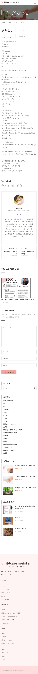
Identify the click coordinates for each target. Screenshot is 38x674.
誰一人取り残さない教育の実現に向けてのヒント (18, 299)
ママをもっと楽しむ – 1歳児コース (25, 476)
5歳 (9, 181)
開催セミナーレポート (9, 450)
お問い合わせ (5, 599)
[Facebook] (8, 185)
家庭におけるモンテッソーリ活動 (12, 430)
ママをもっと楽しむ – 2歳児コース (25, 488)
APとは (3, 596)
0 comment (21, 37)
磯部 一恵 (19, 208)
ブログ (7, 37)
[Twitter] (17, 185)
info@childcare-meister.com (14, 571)
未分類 (5, 441)
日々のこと (6, 438)
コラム (5, 412)
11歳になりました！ (21, 517)
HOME (3, 586)
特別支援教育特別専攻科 (10, 444)
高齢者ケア (6, 453)
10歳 (6, 181)
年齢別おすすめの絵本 (7, 620)
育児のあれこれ (7, 447)
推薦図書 (5, 435)
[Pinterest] (21, 185)
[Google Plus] (12, 185)
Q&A (4, 404)
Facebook (8, 575)
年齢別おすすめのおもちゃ (11, 433)
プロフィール (5, 589)
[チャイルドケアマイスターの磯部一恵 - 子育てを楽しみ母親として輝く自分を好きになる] (10, 3)
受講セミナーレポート (9, 424)
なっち (3, 37)
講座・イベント (5, 593)
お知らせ (5, 409)
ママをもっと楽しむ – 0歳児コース (25, 465)
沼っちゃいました (20, 528)
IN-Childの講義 (8, 401)
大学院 (5, 427)
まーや (12, 37)
